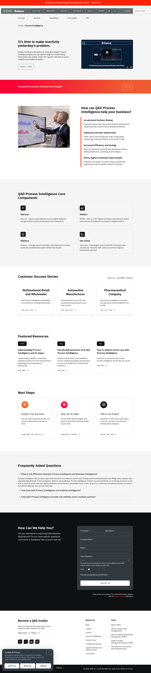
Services (64, 11)
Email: (82, 548)
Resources (77, 11)
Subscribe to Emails (28, 633)
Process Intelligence (34, 25)
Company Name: (86, 539)
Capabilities (53, 18)
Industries (50, 11)
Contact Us (105, 583)
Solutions (36, 11)
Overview (21, 18)
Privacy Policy (119, 596)
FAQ (87, 18)
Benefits (37, 18)
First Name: (84, 531)
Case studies (72, 18)
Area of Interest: (86, 556)
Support (101, 11)
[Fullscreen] (131, 67)
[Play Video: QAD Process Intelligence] (107, 52)
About (89, 11)
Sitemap (59, 668)
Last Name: (109, 531)
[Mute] (127, 67)
